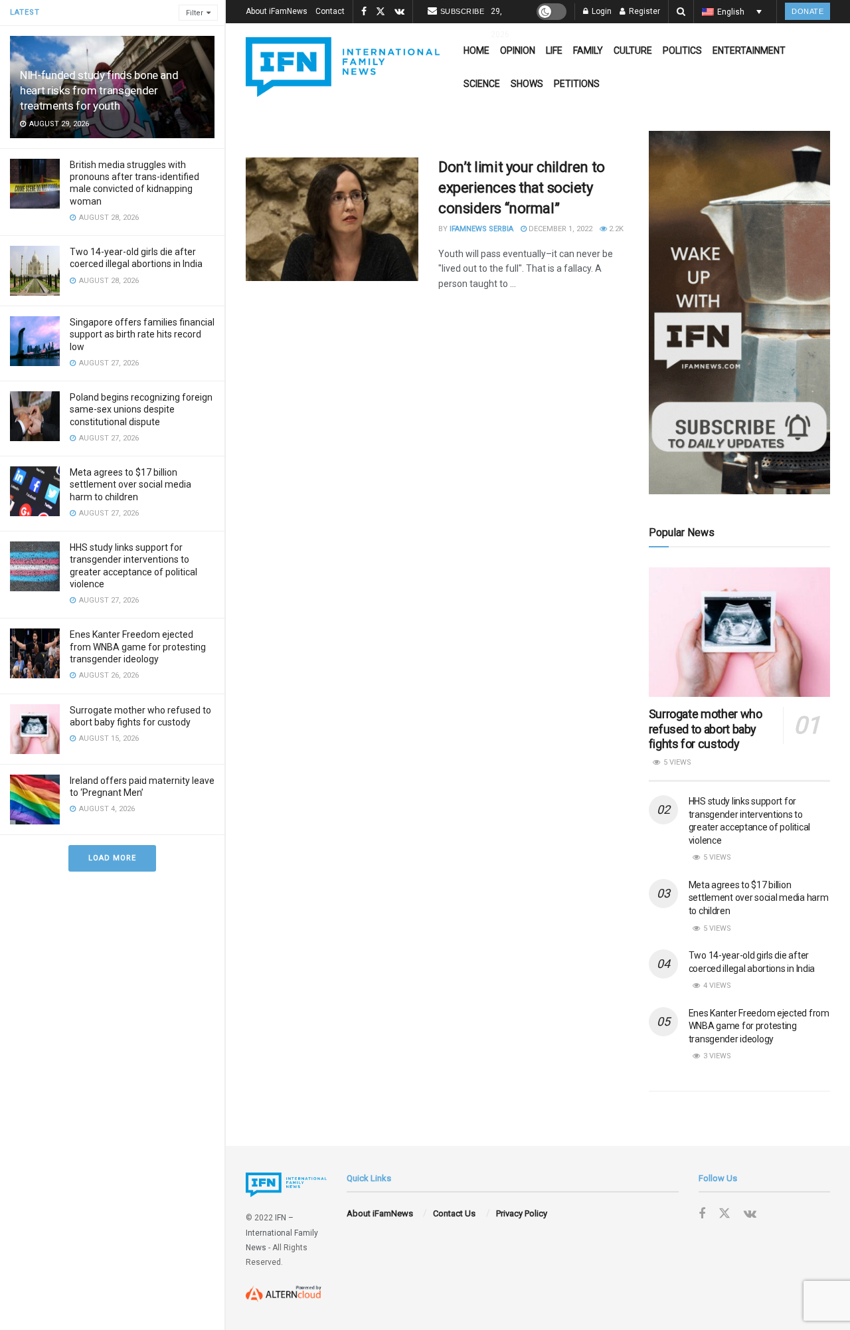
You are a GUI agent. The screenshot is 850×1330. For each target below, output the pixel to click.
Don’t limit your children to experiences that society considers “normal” (521, 188)
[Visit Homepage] (343, 67)
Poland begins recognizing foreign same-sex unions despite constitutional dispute (141, 409)
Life (554, 50)
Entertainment (749, 50)
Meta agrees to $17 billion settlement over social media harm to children (130, 484)
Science (482, 83)
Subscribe (462, 11)
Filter (194, 13)
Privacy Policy (521, 1213)
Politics (682, 50)
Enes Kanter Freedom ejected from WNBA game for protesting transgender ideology (138, 646)
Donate (807, 11)
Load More (112, 858)
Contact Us (454, 1213)
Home (476, 50)
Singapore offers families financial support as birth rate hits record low (142, 334)
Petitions (577, 83)
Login (601, 11)
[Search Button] (681, 11)
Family (588, 50)
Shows (527, 83)
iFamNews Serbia (481, 229)
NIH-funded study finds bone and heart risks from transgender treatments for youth (99, 90)
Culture (633, 50)
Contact (330, 11)
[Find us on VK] (399, 12)
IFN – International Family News (282, 1232)
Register (643, 11)
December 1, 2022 (559, 229)
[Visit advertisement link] (739, 312)
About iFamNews (276, 11)
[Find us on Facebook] (364, 12)
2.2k (615, 229)
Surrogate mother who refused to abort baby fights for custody (705, 729)
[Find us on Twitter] (380, 12)
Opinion (517, 50)
